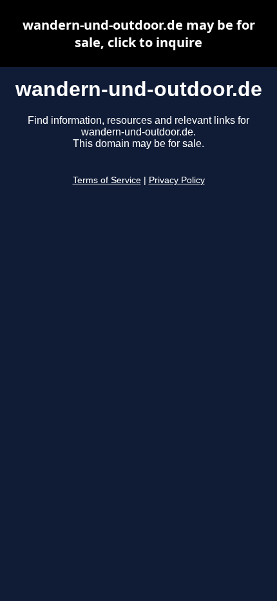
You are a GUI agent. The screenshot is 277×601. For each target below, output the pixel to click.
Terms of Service (107, 180)
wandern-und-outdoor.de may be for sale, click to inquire (139, 33)
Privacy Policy (177, 180)
